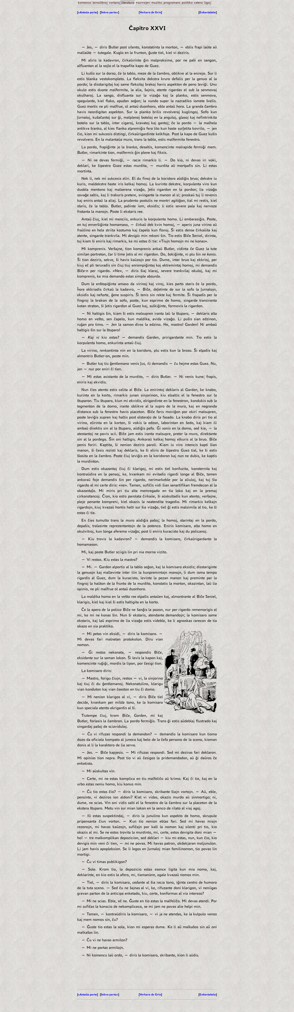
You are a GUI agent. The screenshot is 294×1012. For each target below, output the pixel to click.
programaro (172, 3)
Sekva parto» (109, 12)
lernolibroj (100, 3)
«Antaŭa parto (87, 12)
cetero (198, 3)
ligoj (207, 3)
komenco (84, 3)
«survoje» (143, 3)
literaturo (128, 3)
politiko (187, 3)
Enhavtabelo (207, 12)
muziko (156, 3)
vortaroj (114, 3)
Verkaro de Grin (150, 12)
